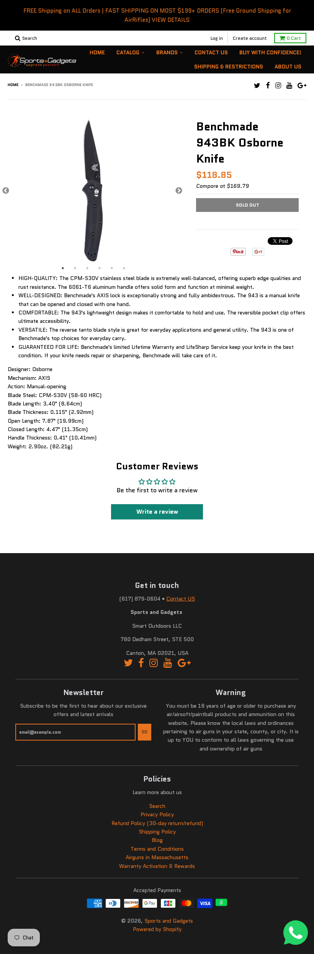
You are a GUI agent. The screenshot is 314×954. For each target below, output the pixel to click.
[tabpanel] (92, 191)
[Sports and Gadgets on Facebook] (268, 85)
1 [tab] (63, 268)
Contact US (180, 598)
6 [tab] (124, 268)
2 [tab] (75, 268)
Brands (167, 52)
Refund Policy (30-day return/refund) (157, 823)
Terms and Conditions (157, 849)
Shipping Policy (157, 831)
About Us (288, 66)
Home (97, 52)
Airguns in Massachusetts (157, 857)
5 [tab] (112, 268)
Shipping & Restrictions (228, 66)
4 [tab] (99, 268)
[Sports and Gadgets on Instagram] (278, 85)
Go (144, 732)
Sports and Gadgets (168, 921)
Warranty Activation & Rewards (157, 866)
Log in (217, 38)
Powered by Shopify (157, 929)
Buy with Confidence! (270, 52)
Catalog (127, 52)
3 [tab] (87, 268)
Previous (6, 191)
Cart (294, 38)
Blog (157, 840)
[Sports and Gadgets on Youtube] (289, 85)
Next (179, 191)
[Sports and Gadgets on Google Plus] (302, 85)
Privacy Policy (157, 814)
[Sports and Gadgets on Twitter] (257, 85)
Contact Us (211, 52)
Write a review (157, 511)
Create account (250, 38)
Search (157, 806)
